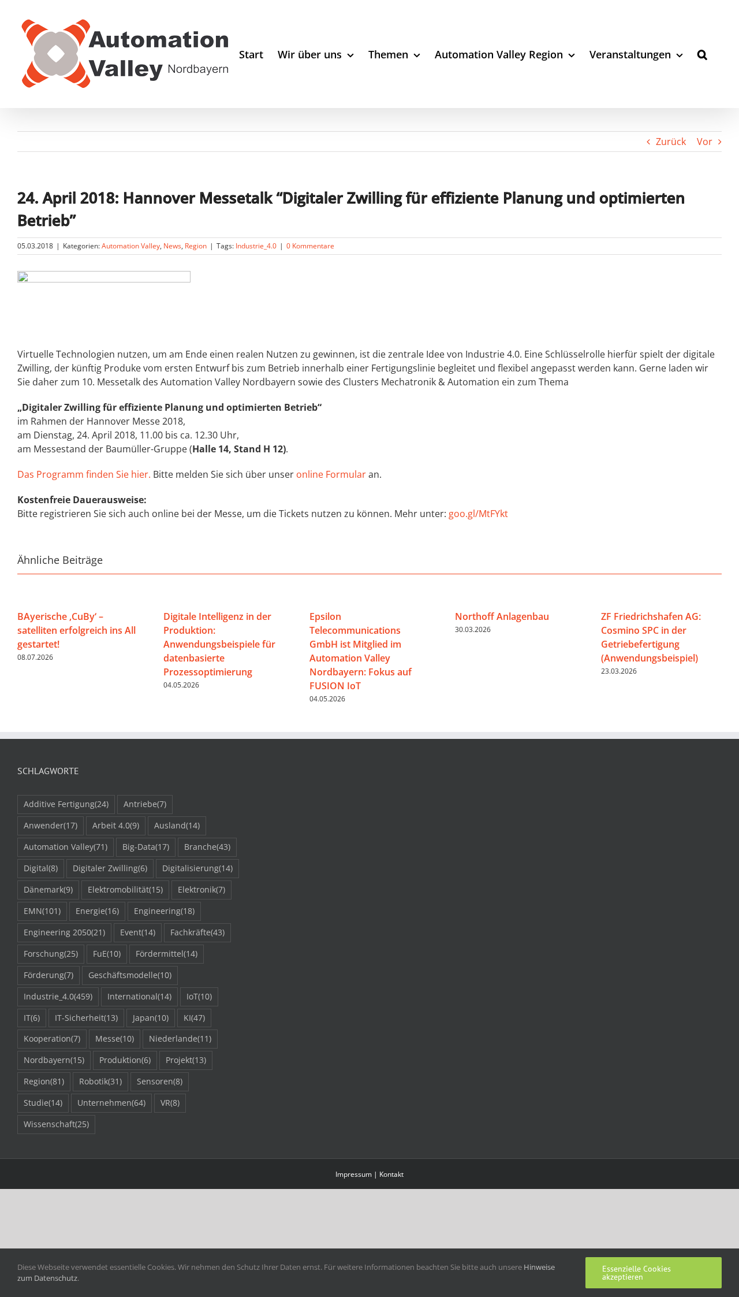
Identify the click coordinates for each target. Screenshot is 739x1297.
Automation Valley (131, 246)
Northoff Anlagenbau (502, 616)
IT (32, 1017)
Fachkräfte (197, 932)
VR (170, 1102)
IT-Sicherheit (86, 1017)
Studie (43, 1102)
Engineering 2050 (64, 932)
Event (137, 932)
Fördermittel (166, 953)
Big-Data (145, 846)
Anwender (50, 825)
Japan (151, 1017)
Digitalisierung (197, 868)
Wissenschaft (56, 1123)
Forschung (51, 953)
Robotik (100, 1081)
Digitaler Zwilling (110, 868)
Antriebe (145, 803)
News (172, 246)
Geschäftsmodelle (129, 974)
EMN (42, 910)
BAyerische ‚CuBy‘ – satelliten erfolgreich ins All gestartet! (76, 630)
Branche (207, 846)
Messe (114, 1038)
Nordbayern (54, 1059)
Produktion (125, 1059)
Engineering (164, 910)
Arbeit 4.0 (115, 825)
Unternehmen (111, 1102)
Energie (97, 910)
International (139, 996)
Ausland (177, 825)
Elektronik (201, 889)
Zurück (671, 141)
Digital (41, 868)
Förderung (48, 974)
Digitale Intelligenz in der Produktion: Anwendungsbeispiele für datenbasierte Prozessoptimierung (219, 644)
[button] (702, 54)
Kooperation (52, 1038)
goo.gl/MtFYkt (478, 513)
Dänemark (48, 889)
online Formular (331, 474)
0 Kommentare (310, 246)
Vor (704, 141)
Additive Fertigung (66, 803)
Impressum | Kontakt (369, 1174)
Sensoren (159, 1081)
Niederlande (180, 1038)
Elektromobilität (125, 889)
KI (194, 1017)
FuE (107, 953)
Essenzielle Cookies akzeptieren (636, 1272)
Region (196, 246)
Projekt (186, 1059)
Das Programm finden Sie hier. (84, 474)
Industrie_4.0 (256, 246)
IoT (199, 996)
